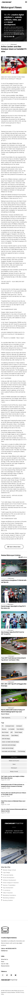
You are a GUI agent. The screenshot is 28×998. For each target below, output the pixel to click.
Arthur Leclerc (5, 735)
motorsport (19, 726)
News (2, 961)
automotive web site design (9, 745)
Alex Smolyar (5, 732)
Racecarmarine (5, 966)
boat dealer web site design (9, 751)
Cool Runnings (21, 751)
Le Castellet (11, 729)
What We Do (4, 959)
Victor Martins (20, 729)
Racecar (4, 729)
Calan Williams (14, 735)
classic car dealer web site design (10, 741)
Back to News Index (14, 546)
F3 (2, 726)
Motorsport (14, 44)
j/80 (11, 732)
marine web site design (7, 748)
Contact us (4, 950)
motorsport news (10, 726)
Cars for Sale (4, 963)
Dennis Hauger (18, 732)
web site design (6, 738)
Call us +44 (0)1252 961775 (8, 948)
